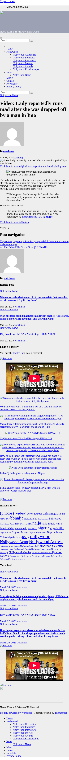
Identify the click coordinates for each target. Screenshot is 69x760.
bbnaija (16, 518)
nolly (25, 537)
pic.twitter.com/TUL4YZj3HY (37, 216)
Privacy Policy (13, 86)
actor (30, 513)
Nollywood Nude (14, 556)
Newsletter (11, 83)
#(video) (18, 157)
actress (37, 513)
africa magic (50, 513)
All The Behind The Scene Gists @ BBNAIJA (24, 247)
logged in (18, 353)
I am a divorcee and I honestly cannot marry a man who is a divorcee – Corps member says (30, 489)
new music (21, 528)
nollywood (40, 536)
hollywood (55, 518)
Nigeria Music (20, 532)
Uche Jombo (20, 559)
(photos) (7, 513)
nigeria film (57, 528)
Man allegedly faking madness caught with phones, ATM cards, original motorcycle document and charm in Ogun (34, 317)
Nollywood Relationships (26, 69)
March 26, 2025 (8, 642)
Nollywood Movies (23, 63)
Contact (10, 80)
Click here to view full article (14, 222)
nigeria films (5, 532)
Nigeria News (14, 537)
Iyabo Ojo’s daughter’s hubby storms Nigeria (23, 473)
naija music (48, 523)
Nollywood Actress (46, 541)
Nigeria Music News (37, 532)
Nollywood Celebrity (50, 546)
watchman (8, 151)
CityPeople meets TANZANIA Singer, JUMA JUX (27, 334)
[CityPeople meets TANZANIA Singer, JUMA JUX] (32, 433)
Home (9, 48)
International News (7, 524)
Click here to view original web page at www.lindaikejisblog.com (33, 166)
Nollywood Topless (7, 559)
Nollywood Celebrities (24, 54)
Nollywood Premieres (24, 57)
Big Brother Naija (30, 519)
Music (9, 77)
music (27, 523)
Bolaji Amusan (43, 519)
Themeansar (61, 712)
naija (36, 523)
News (9, 72)
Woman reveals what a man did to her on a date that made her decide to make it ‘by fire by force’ (34, 299)
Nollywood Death (6, 549)
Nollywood (12, 51)
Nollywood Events (22, 549)
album (61, 513)
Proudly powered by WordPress (16, 712)
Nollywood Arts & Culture (10, 546)
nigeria (43, 528)
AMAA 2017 (5, 519)
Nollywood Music (40, 553)
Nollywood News (22, 75)
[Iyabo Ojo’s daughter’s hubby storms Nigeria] (33, 467)
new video (32, 528)
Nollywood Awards (23, 66)
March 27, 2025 (8, 605)
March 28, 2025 (8, 587)
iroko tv (18, 523)
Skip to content (7, 1)
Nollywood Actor (14, 541)
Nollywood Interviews (24, 60)
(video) (20, 513)
